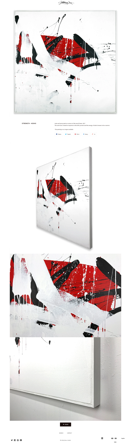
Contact (69, 433)
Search (61, 433)
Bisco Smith (67, 440)
